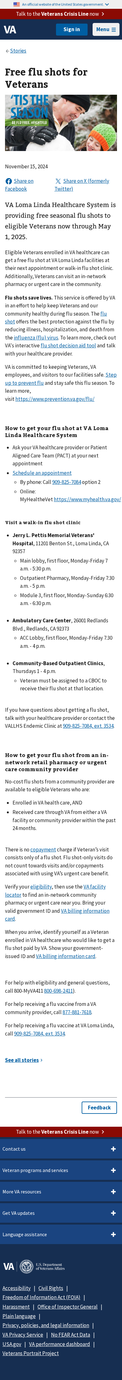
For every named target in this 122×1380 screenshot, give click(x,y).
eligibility (41, 886)
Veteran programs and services (35, 1170)
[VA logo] (10, 29)
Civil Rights (50, 1288)
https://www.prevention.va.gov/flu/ (54, 398)
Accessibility (17, 1288)
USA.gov (12, 1344)
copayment (43, 849)
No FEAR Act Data (70, 1334)
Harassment (16, 1306)
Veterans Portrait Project (31, 1353)
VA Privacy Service (23, 1334)
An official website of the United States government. (63, 4)
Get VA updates (19, 1213)
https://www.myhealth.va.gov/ (87, 499)
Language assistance (25, 1234)
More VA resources (22, 1191)
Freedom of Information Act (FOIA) (41, 1297)
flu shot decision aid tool (68, 345)
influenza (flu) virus (36, 337)
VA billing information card (65, 956)
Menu (102, 29)
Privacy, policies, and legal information (46, 1325)
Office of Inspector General (68, 1306)
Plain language (19, 1316)
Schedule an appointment (42, 472)
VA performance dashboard (59, 1344)
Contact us (14, 1149)
